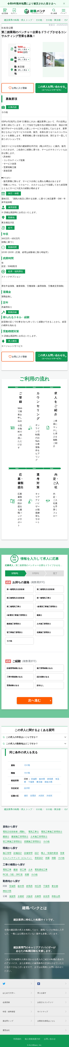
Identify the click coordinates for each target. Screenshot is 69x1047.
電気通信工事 (41, 869)
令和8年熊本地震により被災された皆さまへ (31, 3)
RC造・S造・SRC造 (13, 874)
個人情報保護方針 (32, 1039)
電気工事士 (33, 831)
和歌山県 (56, 896)
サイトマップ (42, 1012)
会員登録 (6, 1002)
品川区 (27, 788)
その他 (39, 20)
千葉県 (31, 782)
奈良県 (46, 896)
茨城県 (34, 779)
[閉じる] (64, 3)
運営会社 (6, 1030)
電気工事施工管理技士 (51, 831)
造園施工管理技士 (32, 841)
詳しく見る (22, 49)
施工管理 (7, 853)
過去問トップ (8, 1021)
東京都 (39, 782)
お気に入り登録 (19, 88)
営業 (62, 853)
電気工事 (7, 869)
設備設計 (17, 853)
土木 (30, 869)
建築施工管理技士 (19, 836)
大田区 (41, 796)
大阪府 (29, 896)
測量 (54, 858)
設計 (37, 853)
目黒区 (33, 796)
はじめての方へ (9, 993)
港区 (26, 796)
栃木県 (42, 779)
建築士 (6, 836)
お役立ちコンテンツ (45, 1002)
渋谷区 (49, 796)
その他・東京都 (53, 20)
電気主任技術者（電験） (14, 831)
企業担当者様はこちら (46, 1021)
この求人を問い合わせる (51, 88)
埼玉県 (38, 886)
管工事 (23, 869)
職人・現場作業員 (49, 853)
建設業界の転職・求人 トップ (18, 20)
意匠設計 (39, 858)
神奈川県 (48, 782)
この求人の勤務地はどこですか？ (22, 743)
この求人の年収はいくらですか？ (22, 737)
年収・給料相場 (9, 1012)
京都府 (21, 896)
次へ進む (34, 700)
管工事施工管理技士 (12, 841)
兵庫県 (38, 896)
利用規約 (17, 1039)
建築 (15, 869)
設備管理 (28, 853)
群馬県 (50, 779)
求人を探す (41, 993)
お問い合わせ (50, 1039)
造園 (47, 858)
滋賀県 (12, 896)
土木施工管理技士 (38, 836)
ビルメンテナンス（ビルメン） (18, 858)
